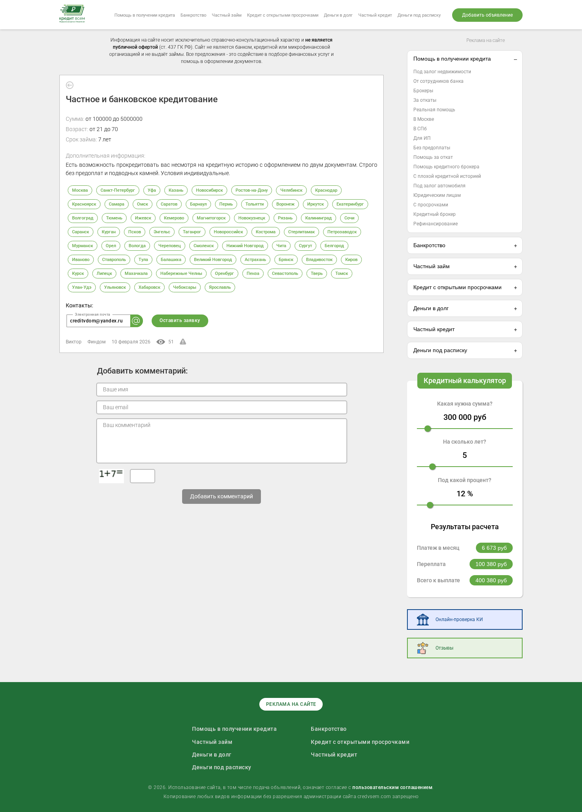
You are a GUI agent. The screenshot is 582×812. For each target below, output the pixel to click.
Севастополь (285, 273)
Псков (134, 231)
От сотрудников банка (438, 81)
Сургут (305, 245)
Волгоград (82, 218)
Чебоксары (184, 287)
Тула (143, 259)
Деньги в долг (338, 15)
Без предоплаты (431, 148)
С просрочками (430, 205)
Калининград (318, 218)
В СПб (420, 129)
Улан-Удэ (81, 287)
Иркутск (315, 204)
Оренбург (224, 273)
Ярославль (220, 287)
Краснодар (326, 190)
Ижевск (143, 218)
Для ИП (422, 138)
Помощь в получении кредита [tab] (452, 58)
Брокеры (423, 90)
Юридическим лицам (437, 195)
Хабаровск (149, 287)
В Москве (423, 119)
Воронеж (285, 204)
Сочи (349, 218)
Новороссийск (228, 231)
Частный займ (227, 15)
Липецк (104, 273)
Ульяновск (115, 287)
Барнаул (198, 204)
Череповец (169, 245)
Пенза (253, 273)
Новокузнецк (251, 218)
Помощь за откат (433, 157)
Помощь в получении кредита (144, 15)
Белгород (334, 245)
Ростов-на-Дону (252, 190)
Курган (109, 231)
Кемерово (174, 218)
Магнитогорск (211, 218)
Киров (351, 259)
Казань (176, 190)
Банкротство (193, 15)
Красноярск (84, 204)
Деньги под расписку (419, 15)
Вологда (137, 245)
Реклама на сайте (485, 40)
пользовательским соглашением (392, 787)
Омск (142, 204)
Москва (80, 190)
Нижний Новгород (245, 245)
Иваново (80, 259)
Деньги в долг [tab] (431, 308)
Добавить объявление (487, 15)
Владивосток (319, 259)
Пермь (226, 204)
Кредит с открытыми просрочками (282, 15)
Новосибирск (209, 190)
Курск (78, 273)
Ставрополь (114, 259)
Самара (116, 204)
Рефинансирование (435, 224)
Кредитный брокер (434, 214)
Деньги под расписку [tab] (440, 350)
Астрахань (255, 259)
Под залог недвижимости (442, 71)
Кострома (266, 231)
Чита (281, 245)
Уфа (152, 190)
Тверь (317, 273)
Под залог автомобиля (439, 186)
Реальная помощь (434, 109)
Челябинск (291, 190)
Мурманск (82, 245)
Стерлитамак (301, 231)
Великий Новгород (213, 259)
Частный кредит (375, 15)
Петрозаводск (342, 231)
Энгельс (162, 231)
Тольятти (254, 204)
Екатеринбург (350, 204)
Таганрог (192, 231)
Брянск (286, 259)
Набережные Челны (181, 273)
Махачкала (136, 273)
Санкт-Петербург (118, 190)
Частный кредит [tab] (434, 329)
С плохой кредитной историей (447, 176)
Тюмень (114, 218)
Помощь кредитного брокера (446, 167)
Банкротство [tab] (429, 245)
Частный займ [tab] (431, 266)
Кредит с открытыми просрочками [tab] (457, 287)
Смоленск (204, 245)
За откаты (424, 100)
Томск (341, 273)
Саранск (80, 231)
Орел (111, 245)
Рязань (285, 218)
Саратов (169, 204)
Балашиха (171, 259)
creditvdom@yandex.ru (96, 321)
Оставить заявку (180, 320)
